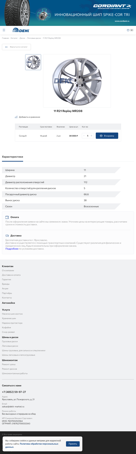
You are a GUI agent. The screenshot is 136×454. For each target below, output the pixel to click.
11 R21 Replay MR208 (52, 38)
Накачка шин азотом (12, 313)
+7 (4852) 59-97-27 (14, 391)
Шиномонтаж (10, 360)
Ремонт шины (9, 364)
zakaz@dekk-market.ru (13, 406)
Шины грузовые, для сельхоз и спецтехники (23, 350)
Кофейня (6, 327)
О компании (8, 270)
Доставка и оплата (11, 275)
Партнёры (7, 293)
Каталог (14, 38)
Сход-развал (8, 332)
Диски (23, 38)
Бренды (6, 284)
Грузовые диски (10, 341)
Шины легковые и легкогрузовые (18, 355)
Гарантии (6, 279)
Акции (5, 288)
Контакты (7, 297)
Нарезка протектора (12, 323)
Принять (73, 444)
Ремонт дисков (9, 368)
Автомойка (8, 302)
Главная (5, 38)
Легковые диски (34, 38)
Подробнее (11, 248)
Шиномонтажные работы (15, 373)
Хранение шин (9, 318)
